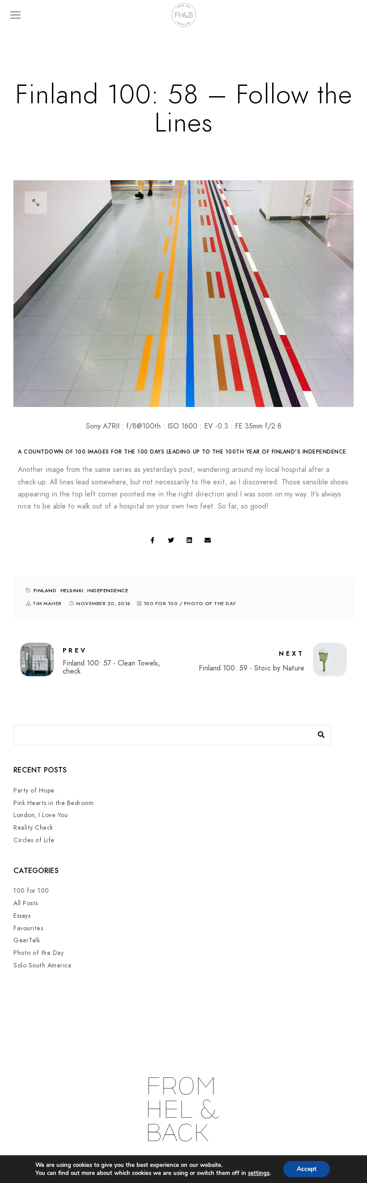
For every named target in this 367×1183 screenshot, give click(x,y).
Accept (306, 1169)
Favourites (28, 928)
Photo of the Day (210, 603)
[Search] (318, 732)
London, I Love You (40, 815)
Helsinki (72, 590)
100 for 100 (161, 603)
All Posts (25, 903)
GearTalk (26, 940)
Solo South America (42, 965)
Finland (45, 590)
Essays (21, 916)
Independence (107, 590)
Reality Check (33, 827)
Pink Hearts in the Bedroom (53, 803)
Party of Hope (34, 790)
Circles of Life (34, 840)
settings (258, 1173)
